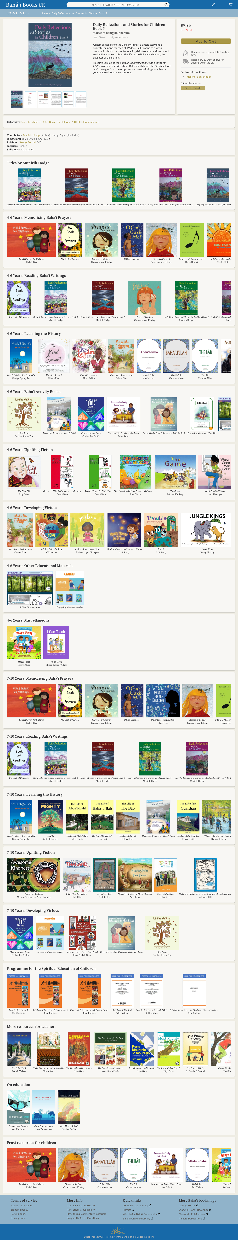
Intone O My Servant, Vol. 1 (192, 259)
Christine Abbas (176, 378)
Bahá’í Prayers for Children (31, 259)
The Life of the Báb (127, 835)
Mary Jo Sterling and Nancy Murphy (34, 897)
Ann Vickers (148, 378)
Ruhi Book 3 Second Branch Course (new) (89, 1010)
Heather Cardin (69, 1129)
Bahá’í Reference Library (137, 1218)
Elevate (127, 1209)
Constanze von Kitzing (101, 262)
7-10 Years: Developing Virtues (33, 910)
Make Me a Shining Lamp (121, 375)
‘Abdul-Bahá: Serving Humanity (218, 835)
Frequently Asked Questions (83, 1218)
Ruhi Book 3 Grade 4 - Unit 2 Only (152, 1010)
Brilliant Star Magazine (29, 607)
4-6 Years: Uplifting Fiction (30, 449)
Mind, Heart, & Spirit (68, 1126)
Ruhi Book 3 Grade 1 (18, 1010)
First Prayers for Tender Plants (224, 259)
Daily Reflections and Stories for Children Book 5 (79, 13)
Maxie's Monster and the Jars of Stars (124, 549)
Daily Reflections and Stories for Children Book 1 (29, 204)
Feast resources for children (31, 1142)
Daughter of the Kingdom (163, 719)
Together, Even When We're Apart (82, 952)
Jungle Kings (207, 549)
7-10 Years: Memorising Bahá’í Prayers (40, 678)
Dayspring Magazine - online (70, 607)
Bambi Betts (62, 494)
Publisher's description (198, 76)
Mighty (50, 835)
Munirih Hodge (31, 135)
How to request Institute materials (86, 1214)
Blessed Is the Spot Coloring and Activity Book (164, 433)
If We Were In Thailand (76, 894)
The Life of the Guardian (188, 835)
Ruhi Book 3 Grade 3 (122, 1010)
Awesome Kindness (34, 894)
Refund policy (18, 1214)
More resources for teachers (31, 1026)
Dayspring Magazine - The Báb (201, 433)
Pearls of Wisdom (144, 317)
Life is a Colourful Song (51, 549)
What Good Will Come (215, 491)
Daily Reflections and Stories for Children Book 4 (123, 204)
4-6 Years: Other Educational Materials (40, 565)
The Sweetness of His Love (110, 1068)
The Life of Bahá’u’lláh (102, 835)
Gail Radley (104, 897)
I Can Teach (56, 661)
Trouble (161, 549)
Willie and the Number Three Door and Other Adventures (205, 894)
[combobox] (118, 4)
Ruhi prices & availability (81, 1209)
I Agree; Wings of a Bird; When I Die (100, 491)
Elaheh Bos (31, 262)
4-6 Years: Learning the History (34, 333)
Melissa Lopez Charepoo (87, 552)
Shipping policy (19, 1209)
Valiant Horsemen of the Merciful (48, 1068)
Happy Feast (24, 661)
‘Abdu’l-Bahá (148, 375)
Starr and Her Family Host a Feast (123, 433)
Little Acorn (23, 433)
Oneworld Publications (192, 1214)
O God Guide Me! (132, 259)
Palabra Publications (191, 1218)
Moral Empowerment (43, 1126)
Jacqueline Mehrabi (110, 1071)
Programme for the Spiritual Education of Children (51, 968)
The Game (175, 491)
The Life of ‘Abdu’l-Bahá (77, 835)
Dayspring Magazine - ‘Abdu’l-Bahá (59, 433)
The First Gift (24, 491)
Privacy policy (19, 1218)
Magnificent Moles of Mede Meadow (135, 894)
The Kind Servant (54, 375)
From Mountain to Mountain (142, 1068)
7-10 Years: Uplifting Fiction (31, 852)
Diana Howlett (191, 262)
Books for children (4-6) (33, 122)
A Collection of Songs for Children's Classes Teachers (194, 1010)
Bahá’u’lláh (176, 375)
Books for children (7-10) (63, 122)
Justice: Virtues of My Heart (87, 549)
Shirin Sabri (48, 1071)
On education (18, 1084)
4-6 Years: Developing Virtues (32, 507)
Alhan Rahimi (89, 378)
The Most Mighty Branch (168, 1068)
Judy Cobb (24, 494)
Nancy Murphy (207, 552)
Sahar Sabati (123, 436)
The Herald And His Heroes (79, 1068)
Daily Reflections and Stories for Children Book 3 (76, 204)
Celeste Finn (53, 378)
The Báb (205, 375)
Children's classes (89, 122)
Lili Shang (124, 552)
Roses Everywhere (89, 375)
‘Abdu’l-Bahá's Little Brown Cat (21, 375)
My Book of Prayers (70, 259)
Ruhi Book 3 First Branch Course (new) (50, 1010)
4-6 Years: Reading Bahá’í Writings (36, 275)
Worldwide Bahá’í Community (140, 1214)
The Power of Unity (195, 1068)
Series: (113, 37)
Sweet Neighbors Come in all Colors (135, 491)
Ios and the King (104, 894)
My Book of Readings (19, 317)
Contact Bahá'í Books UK (81, 1205)
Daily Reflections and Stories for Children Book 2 (170, 204)
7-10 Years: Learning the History (35, 794)
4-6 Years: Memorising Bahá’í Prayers (39, 217)
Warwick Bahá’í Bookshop (194, 1209)
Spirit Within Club (165, 894)
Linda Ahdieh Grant (82, 955)
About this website (21, 1205)
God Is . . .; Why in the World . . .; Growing (62, 491)
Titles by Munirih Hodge (28, 163)
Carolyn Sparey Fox (21, 378)
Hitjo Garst (79, 1071)
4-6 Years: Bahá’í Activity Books (34, 391)
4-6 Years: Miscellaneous (28, 620)
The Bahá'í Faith (19, 1068)
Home (44, 13)
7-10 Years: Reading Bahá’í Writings (37, 736)
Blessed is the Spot (161, 259)
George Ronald (193, 88)
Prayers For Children (101, 259)
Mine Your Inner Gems (91, 433)
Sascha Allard (24, 665)
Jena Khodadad (18, 1129)
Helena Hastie (77, 839)
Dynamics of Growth (18, 1126)
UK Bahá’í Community (136, 1205)
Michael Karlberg (175, 494)
